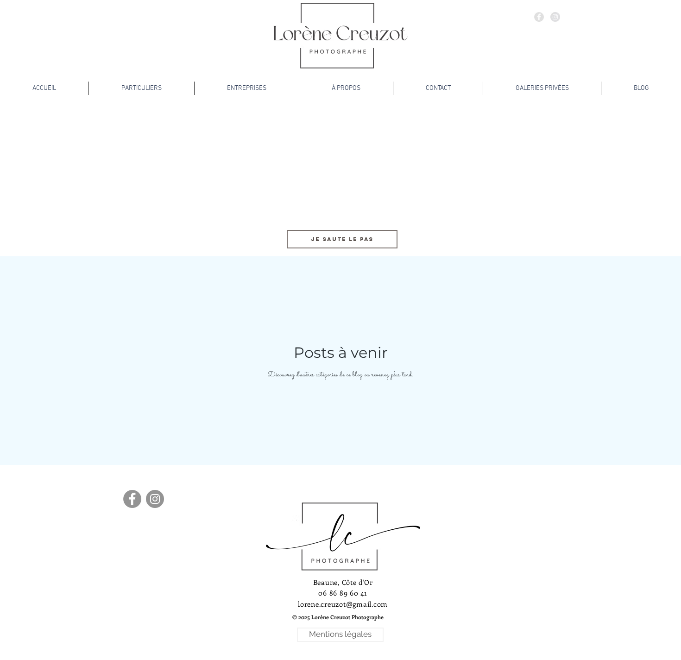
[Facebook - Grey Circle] (539, 17)
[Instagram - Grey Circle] (555, 17)
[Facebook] (132, 499)
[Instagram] (155, 499)
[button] (338, 617)
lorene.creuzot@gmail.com (343, 604)
